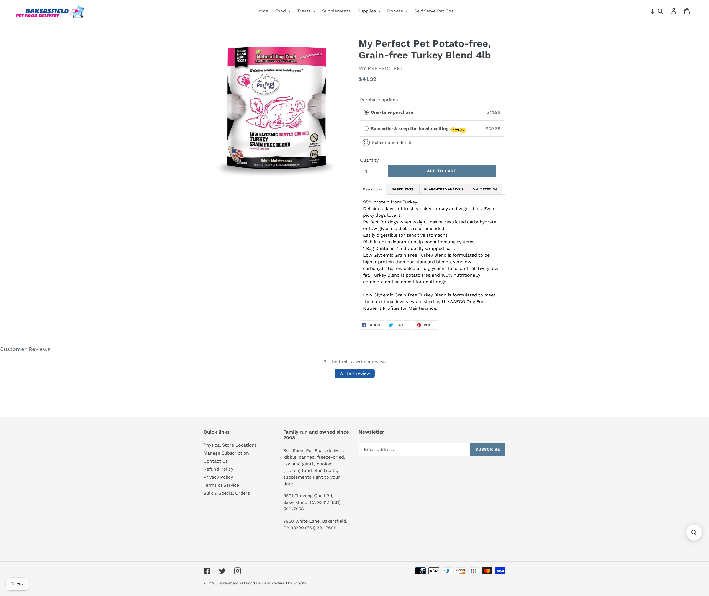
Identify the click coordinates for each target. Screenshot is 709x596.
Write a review (354, 373)
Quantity (369, 160)
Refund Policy (218, 469)
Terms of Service (221, 485)
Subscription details (392, 142)
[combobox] (667, 11)
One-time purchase (392, 112)
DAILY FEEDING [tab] (485, 189)
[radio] (366, 112)
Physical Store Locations (230, 445)
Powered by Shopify (288, 583)
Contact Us (216, 461)
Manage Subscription (226, 453)
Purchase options (379, 99)
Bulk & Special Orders (227, 493)
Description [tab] (372, 189)
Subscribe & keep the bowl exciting (417, 129)
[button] (652, 11)
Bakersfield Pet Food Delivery (244, 583)
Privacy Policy (218, 477)
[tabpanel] (432, 255)
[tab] (402, 189)
